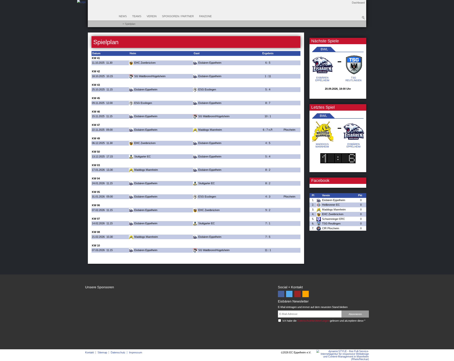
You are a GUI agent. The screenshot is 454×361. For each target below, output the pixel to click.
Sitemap (102, 352)
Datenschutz (118, 352)
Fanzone (205, 16)
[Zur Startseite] (81, 15)
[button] (281, 294)
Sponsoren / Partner (178, 16)
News (123, 16)
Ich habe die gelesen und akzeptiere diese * (324, 320)
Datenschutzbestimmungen (313, 320)
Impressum (135, 352)
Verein (152, 16)
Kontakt (89, 352)
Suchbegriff (363, 18)
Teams (136, 16)
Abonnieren (355, 314)
